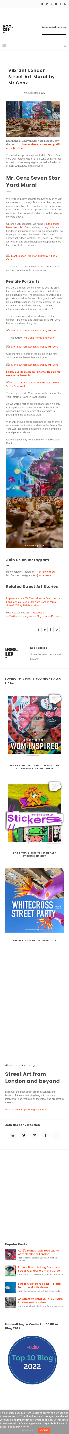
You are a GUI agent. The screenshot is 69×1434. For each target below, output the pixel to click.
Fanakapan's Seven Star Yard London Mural (31, 601)
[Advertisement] (34, 1017)
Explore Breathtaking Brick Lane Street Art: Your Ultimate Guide (39, 1268)
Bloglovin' (42, 616)
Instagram (26, 616)
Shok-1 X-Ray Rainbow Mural (23, 605)
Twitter (13, 616)
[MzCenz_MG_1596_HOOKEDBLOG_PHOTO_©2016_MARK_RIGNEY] (34, 257)
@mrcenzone (43, 575)
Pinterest (56, 616)
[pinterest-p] (47, 4)
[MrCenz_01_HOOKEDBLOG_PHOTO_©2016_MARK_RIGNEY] (32, 364)
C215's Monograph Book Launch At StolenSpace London (39, 1252)
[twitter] (42, 4)
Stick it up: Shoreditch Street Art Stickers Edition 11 (34, 854)
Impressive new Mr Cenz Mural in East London (33, 598)
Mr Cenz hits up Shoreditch (39, 337)
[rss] (65, 4)
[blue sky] (56, 1135)
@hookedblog (47, 571)
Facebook (38, 612)
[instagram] (51, 4)
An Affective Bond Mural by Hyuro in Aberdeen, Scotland (40, 1300)
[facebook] (60, 4)
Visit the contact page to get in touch (25, 1109)
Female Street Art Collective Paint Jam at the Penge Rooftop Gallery (34, 767)
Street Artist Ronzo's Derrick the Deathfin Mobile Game (39, 1285)
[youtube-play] (56, 4)
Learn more (27, 1430)
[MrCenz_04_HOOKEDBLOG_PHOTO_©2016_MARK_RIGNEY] (34, 384)
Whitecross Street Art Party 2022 (34, 940)
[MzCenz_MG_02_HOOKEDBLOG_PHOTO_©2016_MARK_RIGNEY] (32, 330)
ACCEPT (44, 1430)
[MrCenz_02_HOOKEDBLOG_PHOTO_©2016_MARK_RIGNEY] (32, 346)
